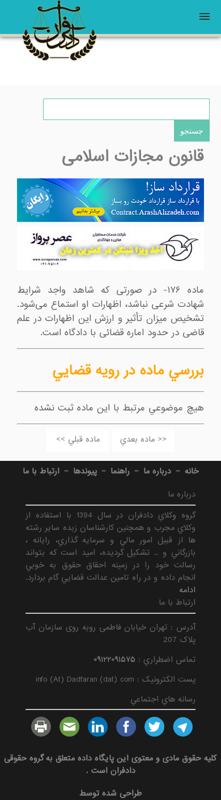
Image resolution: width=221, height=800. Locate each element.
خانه (192, 471)
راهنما (120, 471)
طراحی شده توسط (110, 793)
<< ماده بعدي (143, 439)
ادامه (187, 590)
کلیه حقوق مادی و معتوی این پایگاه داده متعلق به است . (110, 764)
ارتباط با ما (41, 471)
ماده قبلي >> (78, 439)
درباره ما (157, 471)
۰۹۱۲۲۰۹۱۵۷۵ (114, 659)
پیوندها (85, 471)
